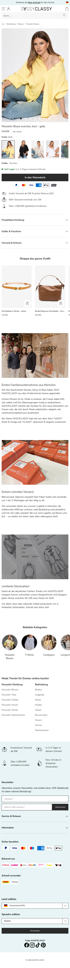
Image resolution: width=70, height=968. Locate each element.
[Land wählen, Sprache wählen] (67, 2)
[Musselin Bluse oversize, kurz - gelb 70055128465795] (30, 118)
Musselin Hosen (10, 704)
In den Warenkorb (35, 177)
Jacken (38, 709)
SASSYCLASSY (38, 960)
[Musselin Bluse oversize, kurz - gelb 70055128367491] (21, 118)
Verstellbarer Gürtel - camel (14, 311)
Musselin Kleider (10, 699)
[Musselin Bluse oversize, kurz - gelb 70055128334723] (44, 118)
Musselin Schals (10, 709)
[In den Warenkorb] (27, 303)
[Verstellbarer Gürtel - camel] (17, 287)
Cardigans (49, 654)
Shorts (38, 725)
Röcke (38, 699)
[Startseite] (3, 24)
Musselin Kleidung (12, 684)
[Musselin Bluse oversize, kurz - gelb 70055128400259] (40, 118)
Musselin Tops (9, 694)
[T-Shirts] (29, 642)
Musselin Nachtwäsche (13, 715)
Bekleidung (11, 24)
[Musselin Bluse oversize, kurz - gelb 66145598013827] (49, 118)
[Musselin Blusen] (10, 642)
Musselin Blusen (32, 24)
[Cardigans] (49, 642)
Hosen (38, 720)
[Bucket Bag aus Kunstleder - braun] (50, 287)
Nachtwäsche (42, 730)
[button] (66, 8)
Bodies (38, 689)
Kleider (38, 704)
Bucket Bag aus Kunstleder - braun (50, 311)
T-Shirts (29, 654)
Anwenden (35, 930)
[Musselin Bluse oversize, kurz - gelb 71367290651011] (25, 118)
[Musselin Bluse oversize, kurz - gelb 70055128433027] (35, 118)
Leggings (39, 694)
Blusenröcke (41, 715)
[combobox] (35, 15)
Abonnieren (60, 807)
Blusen (21, 24)
